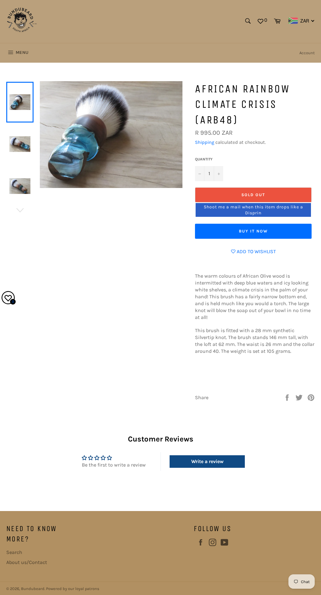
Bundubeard (33, 588)
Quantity (204, 159)
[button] (253, 209)
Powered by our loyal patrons (72, 588)
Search (14, 552)
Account (307, 52)
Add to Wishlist (255, 251)
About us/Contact (26, 562)
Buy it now (253, 231)
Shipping (204, 142)
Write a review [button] (207, 461)
